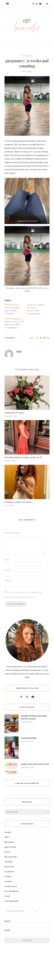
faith (6, 837)
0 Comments (9, 337)
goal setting (10, 847)
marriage (8, 861)
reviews (8, 881)
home (7, 851)
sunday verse (10, 886)
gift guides (9, 842)
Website (7, 580)
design (7, 832)
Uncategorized (11, 901)
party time (9, 866)
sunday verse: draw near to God (35, 764)
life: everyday (10, 856)
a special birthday (28, 738)
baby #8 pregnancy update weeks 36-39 (23, 457)
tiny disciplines (11, 891)
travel (7, 896)
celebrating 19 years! (14, 412)
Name (7, 559)
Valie (19, 351)
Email (7, 570)
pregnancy (27, 55)
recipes (7, 876)
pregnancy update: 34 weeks (18, 502)
